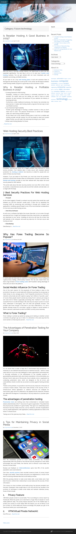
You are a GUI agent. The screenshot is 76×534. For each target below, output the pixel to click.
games (52, 89)
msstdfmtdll (58, 93)
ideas (61, 89)
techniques (53, 99)
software (53, 96)
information (66, 89)
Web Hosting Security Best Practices (23, 131)
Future (12, 2)
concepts (66, 83)
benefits (69, 78)
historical (56, 89)
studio (60, 96)
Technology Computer (36, 2)
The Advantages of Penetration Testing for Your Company (26, 329)
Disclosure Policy (58, 70)
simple (65, 94)
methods (53, 93)
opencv (65, 93)
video (52, 101)
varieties (70, 99)
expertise (68, 87)
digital (62, 85)
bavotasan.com (69, 531)
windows (56, 101)
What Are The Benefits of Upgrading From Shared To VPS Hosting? (63, 40)
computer (63, 80)
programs (53, 94)
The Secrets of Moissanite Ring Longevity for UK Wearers (61, 46)
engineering (54, 87)
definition (53, 85)
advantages (53, 78)
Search (53, 27)
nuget (62, 93)
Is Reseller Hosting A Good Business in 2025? (26, 37)
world (60, 101)
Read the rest (8, 124)
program (69, 93)
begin (65, 78)
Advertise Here (57, 73)
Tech (25, 2)
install (52, 91)
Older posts (6, 523)
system (64, 96)
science (61, 95)
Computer (4, 2)
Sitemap (56, 74)
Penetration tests (8, 402)
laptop (62, 91)
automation (60, 78)
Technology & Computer (38, 8)
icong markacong (8, 41)
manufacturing (68, 91)
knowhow (57, 91)
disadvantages (67, 85)
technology (62, 98)
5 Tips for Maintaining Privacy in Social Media (26, 423)
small (68, 95)
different (58, 85)
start (57, 96)
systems (69, 96)
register (57, 94)
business (54, 81)
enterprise (61, 87)
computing (60, 83)
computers (54, 83)
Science (19, 2)
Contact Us (57, 71)
